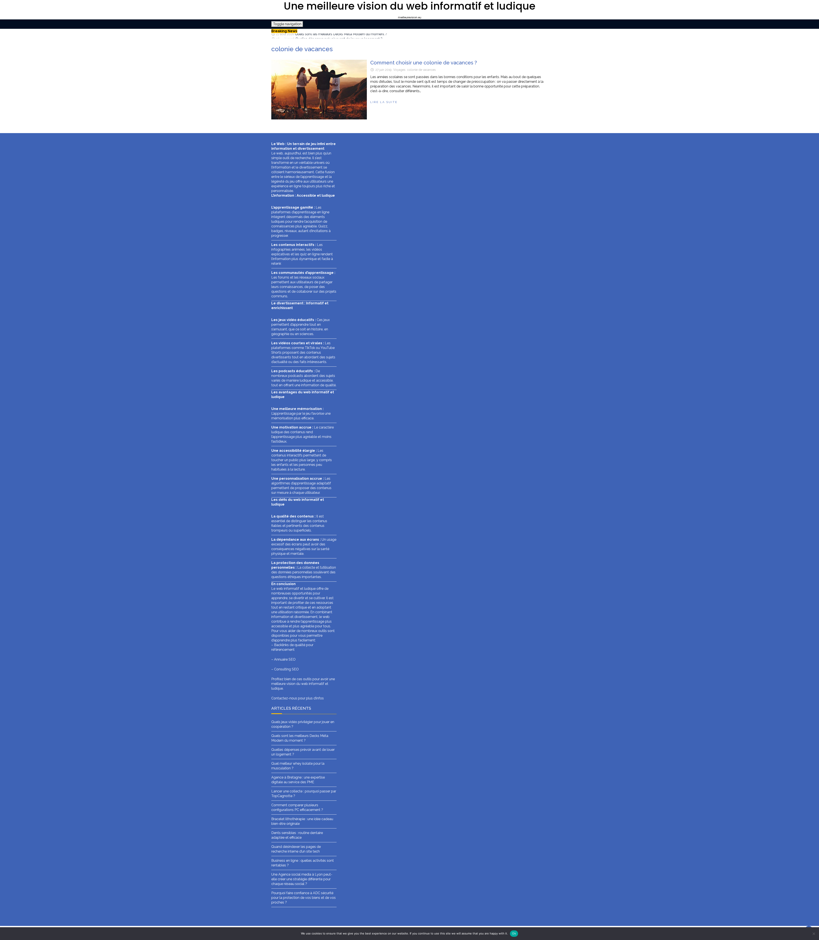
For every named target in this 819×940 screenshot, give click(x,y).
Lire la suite (384, 102)
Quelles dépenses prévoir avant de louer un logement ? (338, 36)
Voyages (399, 69)
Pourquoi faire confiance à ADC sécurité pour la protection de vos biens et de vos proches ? (303, 897)
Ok (514, 933)
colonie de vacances (421, 69)
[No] (814, 933)
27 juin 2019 (383, 69)
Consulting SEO (286, 669)
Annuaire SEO (285, 659)
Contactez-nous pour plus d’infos (297, 698)
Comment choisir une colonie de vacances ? (423, 63)
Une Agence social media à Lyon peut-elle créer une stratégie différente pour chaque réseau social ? (301, 879)
